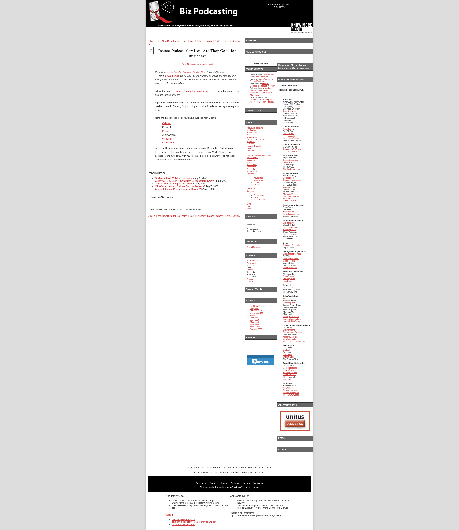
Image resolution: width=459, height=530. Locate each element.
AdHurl (286, 298)
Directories (258, 180)
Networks (251, 160)
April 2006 (254, 324)
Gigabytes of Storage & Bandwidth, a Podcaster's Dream (184, 181)
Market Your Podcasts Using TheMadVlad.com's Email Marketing (261, 91)
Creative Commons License (245, 487)
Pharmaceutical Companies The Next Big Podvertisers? (262, 101)
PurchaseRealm (290, 268)
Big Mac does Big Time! (183, 524)
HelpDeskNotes (290, 151)
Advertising (258, 178)
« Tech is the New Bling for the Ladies (167, 41)
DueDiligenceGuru (291, 258)
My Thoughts (252, 157)
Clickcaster (168, 142)
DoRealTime (288, 133)
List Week (251, 151)
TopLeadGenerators (292, 319)
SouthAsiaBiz (289, 212)
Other (256, 185)
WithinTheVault (289, 201)
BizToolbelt (287, 350)
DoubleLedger (289, 178)
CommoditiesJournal (292, 180)
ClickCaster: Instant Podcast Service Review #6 (180, 186)
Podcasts (251, 169)
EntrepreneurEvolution (292, 332)
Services (196, 71)
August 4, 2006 (206, 64)
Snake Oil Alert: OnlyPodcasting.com (174, 178)
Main (191, 41)
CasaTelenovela (290, 276)
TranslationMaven (291, 214)
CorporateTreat (290, 368)
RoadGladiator (289, 375)
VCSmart (287, 198)
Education (251, 135)
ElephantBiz (288, 287)
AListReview (288, 129)
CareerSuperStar (290, 160)
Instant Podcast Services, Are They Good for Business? (197, 53)
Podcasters (252, 164)
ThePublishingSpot (291, 392)
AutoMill (286, 388)
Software (250, 191)
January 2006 (256, 329)
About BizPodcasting (255, 128)
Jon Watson (189, 64)
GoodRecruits (289, 261)
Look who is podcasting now (259, 155)
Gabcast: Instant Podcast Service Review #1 (178, 189)
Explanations (252, 137)
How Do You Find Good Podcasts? (262, 75)
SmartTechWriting (291, 138)
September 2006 (257, 313)
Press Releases (254, 247)
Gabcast (166, 123)
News (249, 162)
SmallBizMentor (290, 339)
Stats (249, 204)
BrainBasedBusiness (292, 254)
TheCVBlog (288, 379)
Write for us (252, 263)
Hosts (256, 182)
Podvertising (252, 171)
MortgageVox (289, 194)
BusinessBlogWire (291, 227)
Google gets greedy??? (183, 519)
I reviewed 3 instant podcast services (191, 91)
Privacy (250, 279)
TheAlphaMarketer (291, 316)
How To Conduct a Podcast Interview (262, 84)
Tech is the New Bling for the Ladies (174, 183)
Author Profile (252, 132)
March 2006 (255, 327)
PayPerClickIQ (289, 234)
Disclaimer (251, 281)
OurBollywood (289, 278)
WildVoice (167, 138)
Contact (250, 270)
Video (249, 208)
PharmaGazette (290, 372)
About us (250, 265)
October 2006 (256, 311)
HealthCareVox (289, 370)
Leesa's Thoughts (174, 71)
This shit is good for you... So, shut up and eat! (194, 522)
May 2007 (254, 308)
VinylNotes (287, 281)
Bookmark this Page (255, 261)
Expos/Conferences (255, 139)
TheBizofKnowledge (291, 169)
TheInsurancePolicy (292, 196)
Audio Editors (259, 195)
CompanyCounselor (292, 245)
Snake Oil (251, 189)
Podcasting (187, 71)
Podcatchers (259, 200)
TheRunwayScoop (291, 395)
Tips (203, 71)
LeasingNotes (289, 187)
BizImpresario (289, 330)
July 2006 (254, 318)
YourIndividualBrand (291, 321)
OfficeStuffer (288, 357)
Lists (249, 153)
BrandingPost (289, 303)
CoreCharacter (289, 111)
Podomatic (167, 131)
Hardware (251, 142)
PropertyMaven (290, 390)
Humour (250, 144)
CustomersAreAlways (292, 149)
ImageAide (287, 162)
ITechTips (287, 354)
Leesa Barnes (172, 75)
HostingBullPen (289, 230)
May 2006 (254, 322)
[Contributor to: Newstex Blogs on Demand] (261, 365)
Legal (249, 148)
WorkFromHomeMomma (294, 341)
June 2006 (254, 320)
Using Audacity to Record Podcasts (262, 80)
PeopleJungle (289, 136)
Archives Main (256, 306)
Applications (252, 130)
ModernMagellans (291, 337)
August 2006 (255, 315)
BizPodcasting (289, 223)
